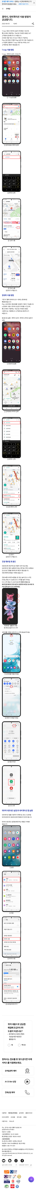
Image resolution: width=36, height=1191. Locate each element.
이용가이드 (4, 1121)
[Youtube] (3, 1161)
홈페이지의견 (29, 1113)
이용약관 (4, 1113)
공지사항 (19, 1117)
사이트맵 (13, 1117)
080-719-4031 (11, 1146)
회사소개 (11, 1121)
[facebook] (22, 1161)
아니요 (24, 1045)
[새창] (7, 1172)
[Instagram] (16, 1161)
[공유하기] (33, 23)
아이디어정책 (5, 1117)
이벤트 (25, 1117)
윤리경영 (21, 1113)
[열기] (31, 1179)
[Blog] (10, 1161)
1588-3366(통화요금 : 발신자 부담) (16, 1143)
